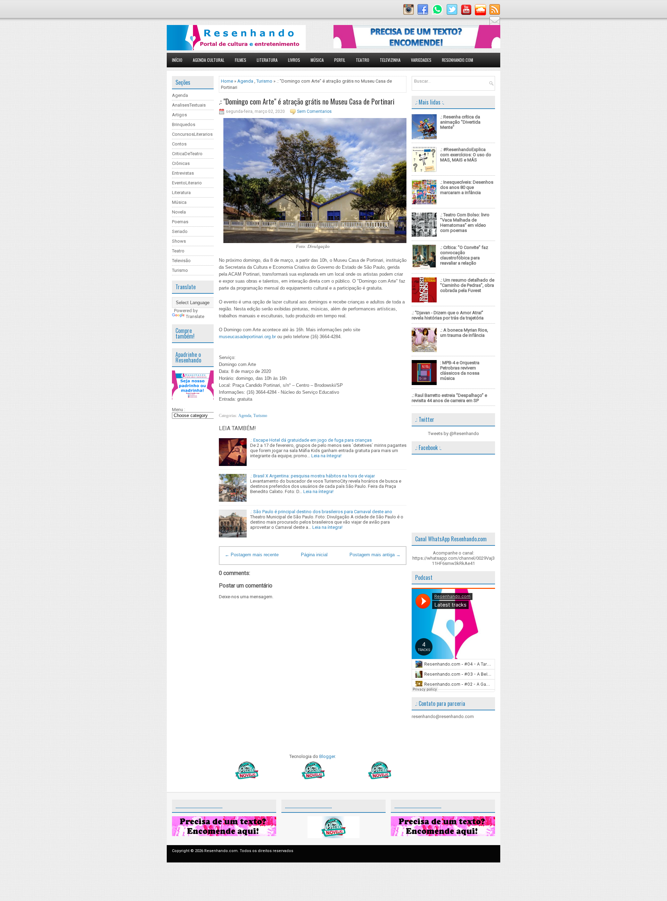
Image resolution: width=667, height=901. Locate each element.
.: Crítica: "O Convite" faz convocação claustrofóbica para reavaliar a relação (464, 255)
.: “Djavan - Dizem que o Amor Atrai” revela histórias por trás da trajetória (448, 315)
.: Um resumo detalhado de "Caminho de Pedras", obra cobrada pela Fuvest (467, 285)
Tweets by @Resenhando (453, 433)
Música (317, 60)
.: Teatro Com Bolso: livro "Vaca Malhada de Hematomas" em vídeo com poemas (464, 222)
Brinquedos (183, 124)
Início (177, 60)
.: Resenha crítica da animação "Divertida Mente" (460, 122)
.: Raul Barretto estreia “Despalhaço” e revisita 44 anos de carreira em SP (449, 398)
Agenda (180, 95)
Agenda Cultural (208, 60)
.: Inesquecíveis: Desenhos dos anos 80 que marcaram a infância (466, 187)
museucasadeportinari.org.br (247, 336)
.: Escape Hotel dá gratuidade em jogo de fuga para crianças (311, 440)
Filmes (240, 60)
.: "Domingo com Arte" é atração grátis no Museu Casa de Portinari (306, 101)
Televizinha (390, 60)
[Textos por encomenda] (417, 46)
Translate (195, 316)
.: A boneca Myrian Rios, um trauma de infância (464, 332)
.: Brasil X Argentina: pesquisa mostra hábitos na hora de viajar (312, 475)
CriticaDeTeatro (187, 153)
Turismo (180, 270)
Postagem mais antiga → (375, 554)
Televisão (181, 260)
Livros (294, 60)
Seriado (180, 231)
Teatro (362, 60)
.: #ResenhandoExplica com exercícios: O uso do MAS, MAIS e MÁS (465, 154)
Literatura (267, 60)
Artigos (179, 114)
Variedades (421, 60)
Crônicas (181, 163)
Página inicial (314, 554)
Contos (179, 144)
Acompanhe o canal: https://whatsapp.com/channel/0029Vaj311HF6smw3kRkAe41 (453, 558)
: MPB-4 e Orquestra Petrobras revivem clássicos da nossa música (459, 370)
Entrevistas (183, 173)
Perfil (339, 60)
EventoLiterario (187, 182)
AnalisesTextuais (189, 105)
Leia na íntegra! (326, 455)
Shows (179, 241)
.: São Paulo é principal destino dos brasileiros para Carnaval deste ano (321, 511)
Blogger (327, 756)
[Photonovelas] (312, 777)
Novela (179, 212)
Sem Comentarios (314, 111)
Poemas (180, 221)
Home (227, 81)
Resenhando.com (457, 60)
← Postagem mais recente (252, 554)
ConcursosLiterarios (192, 134)
